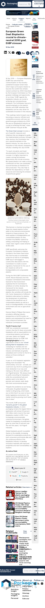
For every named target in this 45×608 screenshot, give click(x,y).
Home (8, 18)
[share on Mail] (13, 53)
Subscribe (41, 571)
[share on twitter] (9, 53)
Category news (21, 19)
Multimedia (41, 18)
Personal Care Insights (16, 599)
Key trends (34, 19)
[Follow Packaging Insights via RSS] (38, 584)
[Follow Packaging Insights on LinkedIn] (35, 584)
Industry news (14, 19)
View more (26, 487)
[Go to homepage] (19, 589)
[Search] (29, 4)
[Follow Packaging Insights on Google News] (42, 584)
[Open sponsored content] (22, 15)
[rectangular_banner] (35, 62)
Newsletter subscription (39, 3)
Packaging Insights (15, 595)
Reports (28, 18)
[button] (13, 472)
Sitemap (25, 593)
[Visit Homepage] (9, 8)
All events (35, 123)
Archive (25, 596)
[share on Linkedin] (6, 53)
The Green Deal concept (14, 131)
